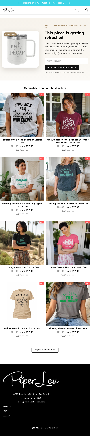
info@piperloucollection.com (31, 402)
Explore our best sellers (45, 350)
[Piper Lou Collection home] (31, 379)
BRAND (7, 406)
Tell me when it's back (62, 67)
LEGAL (6, 416)
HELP (6, 411)
